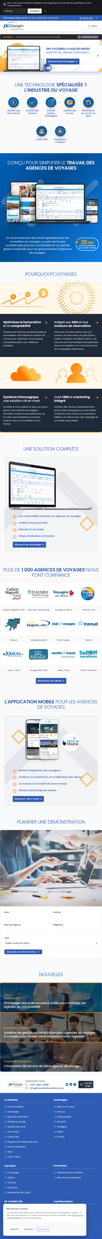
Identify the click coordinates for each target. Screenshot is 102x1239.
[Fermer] (45, 11)
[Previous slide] (4, 55)
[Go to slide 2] (51, 68)
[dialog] (44, 1220)
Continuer (34, 11)
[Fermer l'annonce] (97, 18)
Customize (42, 1229)
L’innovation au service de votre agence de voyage (38, 37)
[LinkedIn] (70, 1084)
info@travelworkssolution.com (47, 1088)
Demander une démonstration (21, 952)
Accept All (28, 1229)
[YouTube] (66, 1084)
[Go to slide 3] (54, 68)
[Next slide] (97, 55)
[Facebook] (74, 1084)
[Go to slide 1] (48, 68)
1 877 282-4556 (39, 1084)
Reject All (14, 1229)
